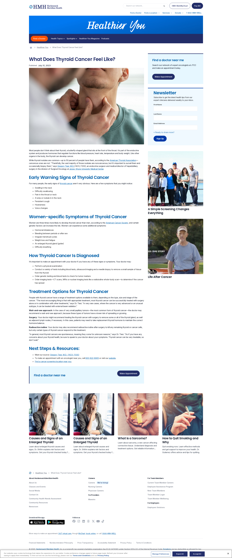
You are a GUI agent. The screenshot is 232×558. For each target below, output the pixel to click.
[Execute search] (165, 5)
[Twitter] (93, 521)
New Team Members (156, 491)
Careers (91, 483)
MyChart (81, 533)
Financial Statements (37, 543)
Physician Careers (96, 491)
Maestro (91, 499)
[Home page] (31, 47)
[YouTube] (98, 521)
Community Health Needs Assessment (45, 499)
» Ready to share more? (164, 132)
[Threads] (88, 521)
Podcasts (105, 39)
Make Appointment (128, 373)
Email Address (159, 123)
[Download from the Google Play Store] (56, 522)
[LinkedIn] (83, 521)
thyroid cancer (66, 183)
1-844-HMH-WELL (109, 533)
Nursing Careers (95, 487)
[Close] (228, 553)
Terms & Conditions (144, 543)
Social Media (34, 491)
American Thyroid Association (123, 160)
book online (91, 533)
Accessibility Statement (107, 543)
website (112, 358)
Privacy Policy (126, 543)
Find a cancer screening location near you (53, 361)
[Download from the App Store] (37, 522)
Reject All (180, 554)
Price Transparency (85, 543)
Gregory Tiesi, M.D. (65, 166)
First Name (158, 105)
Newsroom (33, 507)
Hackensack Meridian (47, 549)
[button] (136, 13)
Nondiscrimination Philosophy (61, 543)
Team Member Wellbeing (158, 499)
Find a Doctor (39, 38)
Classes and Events (37, 487)
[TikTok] (103, 521)
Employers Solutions (156, 507)
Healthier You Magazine (89, 39)
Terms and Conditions (82, 555)
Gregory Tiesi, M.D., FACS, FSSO (64, 355)
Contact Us (33, 495)
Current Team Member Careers (161, 483)
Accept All (197, 554)
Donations (167, 549)
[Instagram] (78, 521)
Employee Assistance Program (160, 487)
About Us (33, 483)
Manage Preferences (160, 554)
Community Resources (38, 503)
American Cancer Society (117, 223)
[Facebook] (73, 521)
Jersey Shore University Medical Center (86, 169)
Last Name (158, 114)
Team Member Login (156, 495)
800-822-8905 (92, 358)
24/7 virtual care (64, 533)
